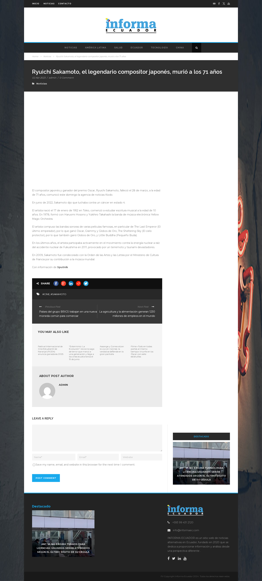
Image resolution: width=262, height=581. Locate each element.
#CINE (46, 294)
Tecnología (159, 47)
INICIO (35, 3)
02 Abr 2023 (38, 77)
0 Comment (67, 77)
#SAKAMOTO (58, 294)
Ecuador (137, 47)
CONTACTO (64, 3)
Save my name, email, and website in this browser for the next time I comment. (85, 464)
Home (35, 56)
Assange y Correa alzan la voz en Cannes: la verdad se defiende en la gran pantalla (112, 350)
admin (52, 77)
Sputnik (62, 267)
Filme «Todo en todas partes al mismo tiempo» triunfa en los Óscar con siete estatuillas (142, 351)
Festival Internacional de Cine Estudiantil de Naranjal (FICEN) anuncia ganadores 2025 (50, 350)
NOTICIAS (49, 3)
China (180, 47)
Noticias (71, 47)
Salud (118, 47)
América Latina (95, 47)
